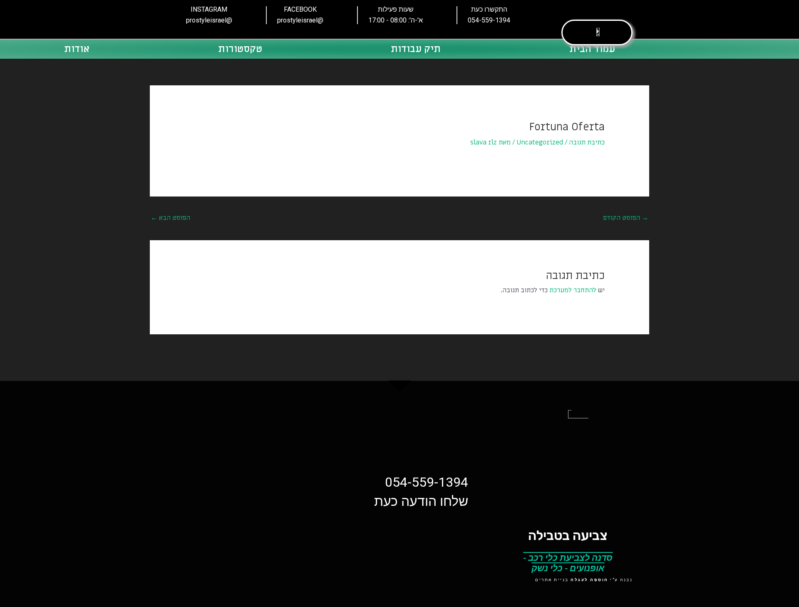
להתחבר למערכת (572, 290)
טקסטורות (240, 48)
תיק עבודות (416, 48)
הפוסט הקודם (625, 217)
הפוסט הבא (170, 217)
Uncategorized (539, 142)
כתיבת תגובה (587, 142)
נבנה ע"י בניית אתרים (584, 579)
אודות (76, 48)
